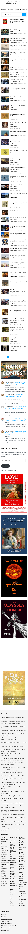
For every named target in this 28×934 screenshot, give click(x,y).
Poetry (12, 889)
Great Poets (13, 837)
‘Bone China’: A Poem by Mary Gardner (12, 746)
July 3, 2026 (21, 49)
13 (10, 35)
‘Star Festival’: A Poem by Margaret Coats (12, 775)
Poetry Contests (21, 841)
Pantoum (12, 883)
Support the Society (6, 923)
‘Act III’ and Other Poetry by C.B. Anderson (13, 770)
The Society (14, 25)
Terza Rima (22, 893)
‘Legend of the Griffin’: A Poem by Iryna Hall (13, 730)
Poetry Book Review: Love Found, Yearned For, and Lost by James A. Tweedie (17, 21)
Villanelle (22, 905)
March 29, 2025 (22, 305)
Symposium (22, 889)
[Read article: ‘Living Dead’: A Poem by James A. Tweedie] (5, 228)
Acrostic (3, 837)
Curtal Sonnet (22, 847)
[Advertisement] (14, 654)
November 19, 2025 (14, 164)
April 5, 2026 (21, 76)
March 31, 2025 (22, 295)
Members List (5, 921)
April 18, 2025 (21, 284)
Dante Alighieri (14, 839)
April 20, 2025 (21, 276)
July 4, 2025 (21, 237)
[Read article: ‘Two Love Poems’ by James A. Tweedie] (5, 250)
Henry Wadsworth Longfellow (13, 851)
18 (20, 164)
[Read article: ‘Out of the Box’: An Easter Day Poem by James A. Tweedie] (5, 75)
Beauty (12, 891)
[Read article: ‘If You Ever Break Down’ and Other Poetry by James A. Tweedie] (5, 257)
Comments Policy (6, 928)
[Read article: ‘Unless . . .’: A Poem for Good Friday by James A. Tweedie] (5, 283)
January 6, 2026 (22, 135)
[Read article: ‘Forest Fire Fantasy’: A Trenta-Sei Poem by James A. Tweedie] (5, 68)
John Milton (13, 858)
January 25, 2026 (14, 119)
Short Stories (23, 882)
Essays (3, 873)
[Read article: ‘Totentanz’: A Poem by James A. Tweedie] (5, 32)
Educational (4, 864)
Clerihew (3, 856)
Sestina (21, 876)
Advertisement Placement (8, 925)
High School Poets (13, 902)
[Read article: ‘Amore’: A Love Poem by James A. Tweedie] (5, 61)
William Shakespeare (13, 865)
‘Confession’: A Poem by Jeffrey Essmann (12, 803)
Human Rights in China (12, 873)
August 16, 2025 (22, 212)
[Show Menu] (1, 2)
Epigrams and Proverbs (4, 870)
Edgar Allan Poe (13, 841)
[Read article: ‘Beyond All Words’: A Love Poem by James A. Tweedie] (5, 312)
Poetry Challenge (22, 838)
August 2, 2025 (22, 221)
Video (21, 903)
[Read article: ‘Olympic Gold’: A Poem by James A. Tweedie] (5, 107)
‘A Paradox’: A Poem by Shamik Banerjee (12, 814)
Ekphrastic (12, 898)
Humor (12, 905)
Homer (12, 854)
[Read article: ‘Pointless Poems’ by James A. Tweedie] (5, 212)
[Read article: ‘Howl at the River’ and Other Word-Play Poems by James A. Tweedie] (5, 321)
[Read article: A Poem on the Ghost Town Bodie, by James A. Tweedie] (5, 235)
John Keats (12, 856)
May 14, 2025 (21, 259)
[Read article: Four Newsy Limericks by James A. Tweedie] (5, 340)
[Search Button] (26, 2)
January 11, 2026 (14, 128)
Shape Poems (21, 879)
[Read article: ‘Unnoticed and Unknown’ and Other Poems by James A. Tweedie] (5, 348)
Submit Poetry (5, 917)
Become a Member (6, 919)
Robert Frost (13, 860)
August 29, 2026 (14, 26)
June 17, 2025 (21, 245)
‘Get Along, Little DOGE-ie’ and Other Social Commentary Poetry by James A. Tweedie (18, 241)
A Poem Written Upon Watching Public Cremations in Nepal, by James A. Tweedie (18, 301)
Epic (2, 866)
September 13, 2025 (14, 199)
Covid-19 (3, 858)
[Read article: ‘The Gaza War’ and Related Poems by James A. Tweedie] (5, 219)
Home (2, 7)
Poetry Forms (21, 845)
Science (21, 874)
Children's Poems (12, 893)
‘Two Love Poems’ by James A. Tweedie (18, 248)
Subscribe (5, 465)
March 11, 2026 (21, 92)
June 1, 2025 (21, 250)
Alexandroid (4, 839)
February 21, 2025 (14, 324)
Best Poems (4, 846)
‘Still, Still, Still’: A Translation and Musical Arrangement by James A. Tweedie (17, 141)
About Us (3, 914)
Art (2, 844)
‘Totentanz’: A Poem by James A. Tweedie (12, 796)
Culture (12, 896)
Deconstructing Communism (5, 861)
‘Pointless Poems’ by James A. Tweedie (18, 210)
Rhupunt (21, 856)
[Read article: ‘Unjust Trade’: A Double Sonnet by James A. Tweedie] (5, 187)
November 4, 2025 (14, 173)
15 (26, 42)
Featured (3, 881)
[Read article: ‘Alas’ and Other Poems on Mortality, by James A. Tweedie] (5, 169)
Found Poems (13, 900)
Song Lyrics (22, 884)
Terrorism (22, 891)
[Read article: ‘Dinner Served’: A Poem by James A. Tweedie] (5, 178)
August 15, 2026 (22, 33)
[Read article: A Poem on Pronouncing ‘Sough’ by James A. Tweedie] (5, 90)
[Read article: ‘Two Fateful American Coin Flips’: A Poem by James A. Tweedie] (5, 47)
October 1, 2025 (14, 190)
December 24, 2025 (14, 147)
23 (20, 181)
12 (10, 93)
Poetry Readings (21, 853)
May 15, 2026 (21, 62)
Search (7, 7)
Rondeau (21, 858)
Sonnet (21, 886)
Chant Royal (4, 850)
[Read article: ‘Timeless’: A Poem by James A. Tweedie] (5, 161)
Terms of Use (5, 930)
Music (12, 881)
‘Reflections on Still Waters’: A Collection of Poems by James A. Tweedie (17, 329)
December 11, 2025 (14, 155)
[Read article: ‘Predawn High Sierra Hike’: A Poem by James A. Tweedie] (5, 195)
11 (25, 62)
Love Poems (13, 879)
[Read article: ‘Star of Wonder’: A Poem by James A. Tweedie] (5, 133)
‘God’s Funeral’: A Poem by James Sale (11, 772)
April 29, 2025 (21, 267)
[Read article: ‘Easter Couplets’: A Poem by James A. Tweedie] (5, 274)
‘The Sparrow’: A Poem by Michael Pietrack (13, 822)
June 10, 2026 (21, 56)
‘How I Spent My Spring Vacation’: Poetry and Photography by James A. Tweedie (17, 263)
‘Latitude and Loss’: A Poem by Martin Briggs (13, 767)
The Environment (23, 896)
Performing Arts (13, 886)
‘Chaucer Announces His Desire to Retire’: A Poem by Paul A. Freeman (16, 432)
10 (26, 259)
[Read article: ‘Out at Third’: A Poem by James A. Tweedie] (5, 116)
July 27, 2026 (21, 42)
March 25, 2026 (22, 83)
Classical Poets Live (4, 853)
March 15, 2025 (22, 314)
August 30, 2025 (14, 207)
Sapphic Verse (21, 869)
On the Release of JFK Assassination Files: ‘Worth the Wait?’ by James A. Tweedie (17, 291)
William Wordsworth (13, 868)
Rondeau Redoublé (22, 861)
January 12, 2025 (14, 351)
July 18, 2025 (21, 230)
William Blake (13, 862)
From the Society (4, 884)
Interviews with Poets (3, 876)
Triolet (21, 901)
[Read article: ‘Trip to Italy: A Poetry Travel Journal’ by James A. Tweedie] (5, 54)
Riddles (12, 907)
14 (10, 85)
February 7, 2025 (14, 334)
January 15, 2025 (14, 343)
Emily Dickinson (12, 845)
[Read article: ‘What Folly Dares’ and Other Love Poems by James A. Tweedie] (5, 40)
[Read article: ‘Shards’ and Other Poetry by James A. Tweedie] (5, 125)
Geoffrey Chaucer (12, 848)
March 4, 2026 (21, 100)
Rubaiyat (21, 866)
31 (20, 155)
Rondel (21, 864)
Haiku (20, 849)
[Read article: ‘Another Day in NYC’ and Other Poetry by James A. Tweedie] (5, 81)
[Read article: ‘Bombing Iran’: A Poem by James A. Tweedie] (5, 99)
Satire (21, 872)
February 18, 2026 (14, 111)
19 (26, 245)
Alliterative (4, 841)
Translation (22, 899)
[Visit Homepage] (14, 2)
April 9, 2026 (21, 69)
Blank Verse (4, 848)
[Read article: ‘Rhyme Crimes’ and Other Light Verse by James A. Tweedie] (5, 152)
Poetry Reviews (4, 878)
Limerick (12, 876)
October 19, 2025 (14, 181)
